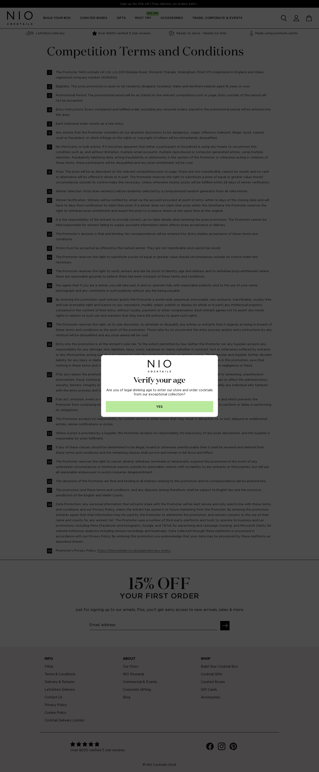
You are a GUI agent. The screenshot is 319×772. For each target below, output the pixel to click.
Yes (159, 406)
